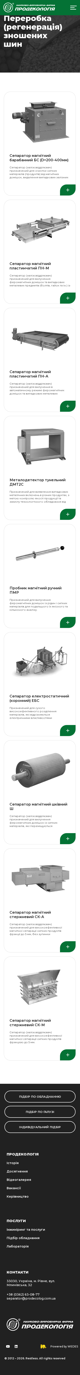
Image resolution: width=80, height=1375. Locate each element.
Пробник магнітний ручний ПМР (36, 590)
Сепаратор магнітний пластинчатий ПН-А (30, 374)
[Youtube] (7, 1346)
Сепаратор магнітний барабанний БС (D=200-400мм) (39, 158)
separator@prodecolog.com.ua (31, 1298)
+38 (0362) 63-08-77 (23, 1294)
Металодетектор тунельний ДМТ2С (38, 482)
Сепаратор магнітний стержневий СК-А (30, 914)
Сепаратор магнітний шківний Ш (38, 806)
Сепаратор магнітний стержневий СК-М (30, 1022)
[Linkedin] (16, 1346)
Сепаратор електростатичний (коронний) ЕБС (39, 698)
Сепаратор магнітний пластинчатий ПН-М (30, 266)
